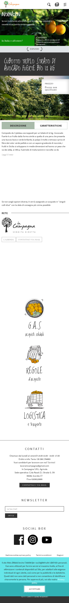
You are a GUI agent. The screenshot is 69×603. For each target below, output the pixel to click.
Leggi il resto (7, 154)
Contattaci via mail (34, 485)
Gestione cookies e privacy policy (18, 555)
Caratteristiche (51, 125)
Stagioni (60, 555)
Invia (11, 516)
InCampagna (12, 4)
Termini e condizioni (44, 555)
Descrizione (18, 125)
